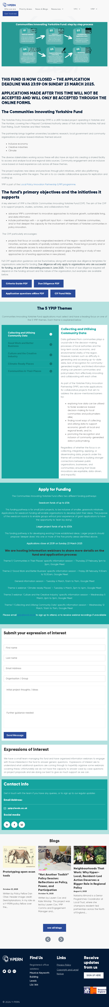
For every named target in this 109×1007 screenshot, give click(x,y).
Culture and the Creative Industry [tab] (22, 355)
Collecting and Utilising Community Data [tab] (21, 334)
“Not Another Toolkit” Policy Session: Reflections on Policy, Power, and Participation (53, 882)
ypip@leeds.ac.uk (26, 615)
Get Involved (10, 14)
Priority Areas (25, 9)
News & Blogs (41, 9)
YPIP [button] (93, 9)
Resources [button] (56, 9)
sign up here (94, 975)
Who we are (10, 9)
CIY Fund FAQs (63, 293)
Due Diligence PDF (48, 283)
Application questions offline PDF (25, 293)
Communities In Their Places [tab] (24, 371)
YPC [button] (76, 9)
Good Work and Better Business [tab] (20, 344)
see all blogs (54, 927)
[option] (19, 878)
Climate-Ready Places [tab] (21, 363)
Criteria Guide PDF (17, 283)
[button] (48, 939)
